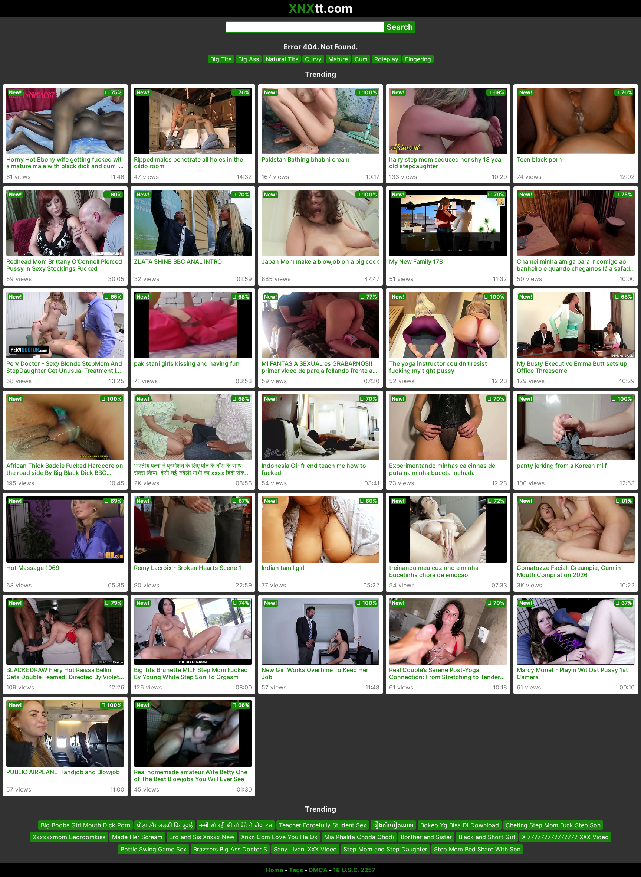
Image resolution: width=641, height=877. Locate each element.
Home (274, 870)
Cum (361, 59)
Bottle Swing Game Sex (154, 849)
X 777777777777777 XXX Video (565, 837)
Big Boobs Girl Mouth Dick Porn (85, 825)
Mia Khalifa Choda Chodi (359, 837)
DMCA (318, 870)
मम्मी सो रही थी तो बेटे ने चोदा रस (235, 825)
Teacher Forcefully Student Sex (322, 825)
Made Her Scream (137, 837)
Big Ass (248, 59)
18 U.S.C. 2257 (354, 870)
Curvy (313, 59)
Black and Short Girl (486, 837)
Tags (296, 870)
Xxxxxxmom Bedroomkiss (69, 837)
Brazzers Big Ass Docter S (230, 849)
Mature (338, 59)
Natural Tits (282, 59)
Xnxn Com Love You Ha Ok (279, 837)
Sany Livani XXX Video (305, 849)
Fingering (418, 59)
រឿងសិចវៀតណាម (393, 825)
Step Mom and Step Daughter (385, 849)
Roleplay (386, 59)
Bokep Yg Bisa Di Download (459, 825)
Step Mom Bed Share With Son (477, 849)
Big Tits (220, 59)
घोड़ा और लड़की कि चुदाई (165, 825)
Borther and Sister (426, 837)
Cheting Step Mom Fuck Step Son (553, 825)
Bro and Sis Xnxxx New (201, 837)
